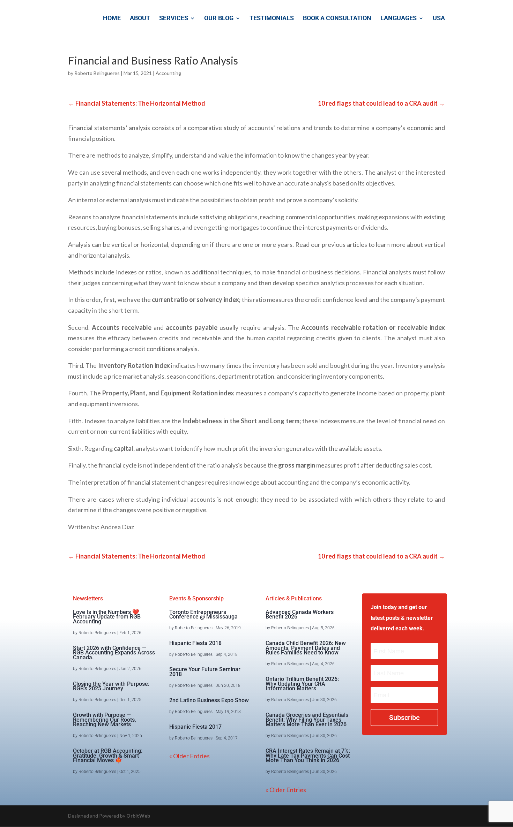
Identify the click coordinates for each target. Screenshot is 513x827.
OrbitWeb (138, 816)
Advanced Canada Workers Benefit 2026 (300, 614)
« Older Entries (189, 756)
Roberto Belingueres (97, 73)
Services (173, 19)
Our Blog (218, 19)
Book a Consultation (337, 19)
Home (112, 19)
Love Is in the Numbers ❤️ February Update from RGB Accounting (107, 617)
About (140, 19)
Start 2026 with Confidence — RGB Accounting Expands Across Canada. (114, 653)
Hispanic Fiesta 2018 (195, 643)
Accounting (168, 73)
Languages (398, 19)
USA (439, 19)
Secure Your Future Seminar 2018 (204, 671)
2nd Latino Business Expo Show (209, 700)
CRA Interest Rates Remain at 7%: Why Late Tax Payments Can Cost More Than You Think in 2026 (308, 756)
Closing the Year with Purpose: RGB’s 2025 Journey (111, 686)
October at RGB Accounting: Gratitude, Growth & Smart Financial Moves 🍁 (107, 756)
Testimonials (272, 19)
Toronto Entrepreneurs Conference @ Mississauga (203, 614)
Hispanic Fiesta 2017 (195, 726)
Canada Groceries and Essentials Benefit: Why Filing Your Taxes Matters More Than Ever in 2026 (307, 720)
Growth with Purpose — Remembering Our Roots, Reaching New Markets (104, 720)
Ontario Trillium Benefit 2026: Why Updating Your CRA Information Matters (302, 684)
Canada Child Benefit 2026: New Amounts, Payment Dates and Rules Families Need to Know (306, 648)
